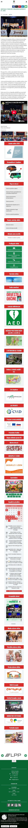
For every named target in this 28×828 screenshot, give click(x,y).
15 (18, 514)
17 (6, 516)
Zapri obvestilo (13, 826)
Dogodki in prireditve (14, 502)
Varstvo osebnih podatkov (12, 214)
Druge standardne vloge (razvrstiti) (12, 210)
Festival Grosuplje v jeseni (14, 698)
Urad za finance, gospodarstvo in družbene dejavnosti (13, 192)
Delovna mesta (9, 224)
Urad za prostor (10, 201)
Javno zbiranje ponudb (11, 228)
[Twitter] (12, 806)
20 (13, 516)
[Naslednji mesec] (21, 505)
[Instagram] (15, 806)
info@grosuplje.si (15, 779)
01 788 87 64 (15, 777)
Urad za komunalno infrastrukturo (11, 197)
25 (9, 518)
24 (6, 518)
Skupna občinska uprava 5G (14, 437)
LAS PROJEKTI (14, 405)
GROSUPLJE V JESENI (14, 456)
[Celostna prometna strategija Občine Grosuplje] (13, 755)
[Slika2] (7, 136)
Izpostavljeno (14, 477)
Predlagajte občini (14, 243)
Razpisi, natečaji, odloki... (14, 220)
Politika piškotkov (15, 823)
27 (6, 510)
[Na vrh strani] (14, 761)
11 (19, 496)
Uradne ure (14, 783)
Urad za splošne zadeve (11, 188)
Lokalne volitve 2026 (14, 143)
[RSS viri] (19, 806)
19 (11, 516)
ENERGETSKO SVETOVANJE (14, 716)
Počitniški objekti (14, 728)
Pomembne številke (14, 432)
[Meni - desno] (26, 1)
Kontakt (14, 767)
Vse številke (13, 623)
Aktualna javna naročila (14, 234)
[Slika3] (20, 136)
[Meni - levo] (1, 1)
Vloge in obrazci (14, 184)
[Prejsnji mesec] (6, 505)
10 (16, 496)
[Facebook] (8, 806)
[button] (2, 755)
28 (16, 518)
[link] (13, 6)
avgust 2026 (14, 506)
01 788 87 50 (15, 775)
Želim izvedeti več (5, 826)
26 (11, 518)
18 (9, 516)
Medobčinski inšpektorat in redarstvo (12, 205)
